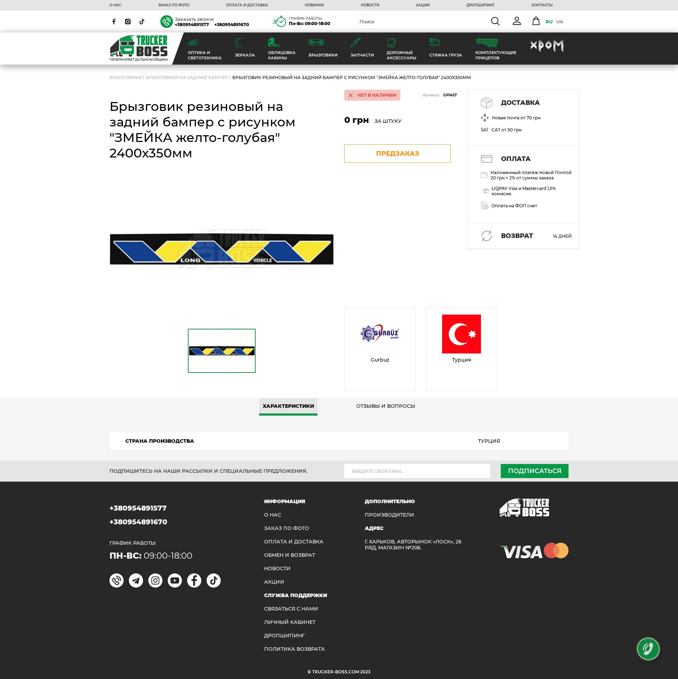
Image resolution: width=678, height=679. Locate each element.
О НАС (115, 5)
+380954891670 (231, 24)
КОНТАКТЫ (542, 5)
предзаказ (397, 153)
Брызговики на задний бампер (187, 77)
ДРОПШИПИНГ (480, 5)
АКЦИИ (423, 5)
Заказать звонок (194, 19)
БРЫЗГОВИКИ (125, 77)
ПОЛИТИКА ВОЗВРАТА (294, 649)
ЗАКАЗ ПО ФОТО (173, 5)
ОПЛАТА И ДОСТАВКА (247, 5)
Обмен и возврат (289, 555)
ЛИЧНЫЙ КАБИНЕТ (289, 622)
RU (549, 21)
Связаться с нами (291, 609)
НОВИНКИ (314, 5)
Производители (389, 515)
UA (559, 21)
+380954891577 (192, 24)
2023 (365, 671)
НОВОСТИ (370, 5)
